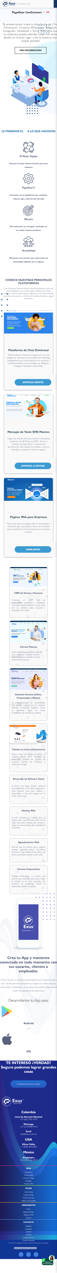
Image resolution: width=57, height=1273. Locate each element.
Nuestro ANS (28, 1184)
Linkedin (28, 1232)
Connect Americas (28, 1240)
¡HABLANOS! (33, 549)
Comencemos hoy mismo (28, 1084)
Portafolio (28, 1181)
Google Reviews (28, 1237)
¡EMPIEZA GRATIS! (33, 382)
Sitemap (28, 1218)
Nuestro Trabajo (28, 1178)
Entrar (28, 1209)
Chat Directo (28, 1192)
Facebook (28, 1229)
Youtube (28, 1235)
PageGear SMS (28, 1215)
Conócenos (28, 1172)
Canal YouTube (28, 1195)
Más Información (31, 50)
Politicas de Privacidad (28, 1201)
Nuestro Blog (28, 1175)
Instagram (28, 1226)
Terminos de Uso (28, 1198)
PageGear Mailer (28, 1212)
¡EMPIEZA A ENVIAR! (33, 465)
